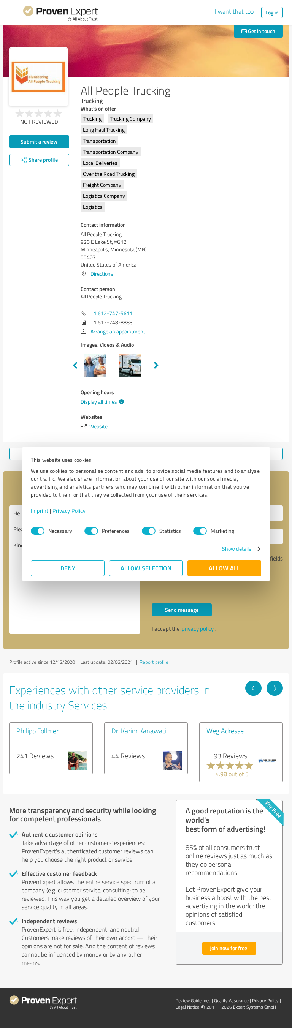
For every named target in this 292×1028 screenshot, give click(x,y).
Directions (101, 273)
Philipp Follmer (37, 730)
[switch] (91, 531)
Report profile (154, 661)
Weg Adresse (225, 730)
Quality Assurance (231, 1000)
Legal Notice (187, 1007)
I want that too (234, 11)
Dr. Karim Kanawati (138, 730)
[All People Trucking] (38, 76)
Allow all (224, 568)
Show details (236, 548)
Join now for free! (229, 948)
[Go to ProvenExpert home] (60, 14)
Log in (272, 12)
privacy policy (198, 629)
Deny (67, 568)
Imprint (40, 510)
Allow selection (146, 568)
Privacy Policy (69, 510)
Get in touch (261, 31)
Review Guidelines (193, 1000)
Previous (75, 366)
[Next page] (275, 688)
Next (156, 366)
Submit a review (39, 141)
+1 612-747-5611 (111, 313)
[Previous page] (253, 688)
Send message (181, 609)
